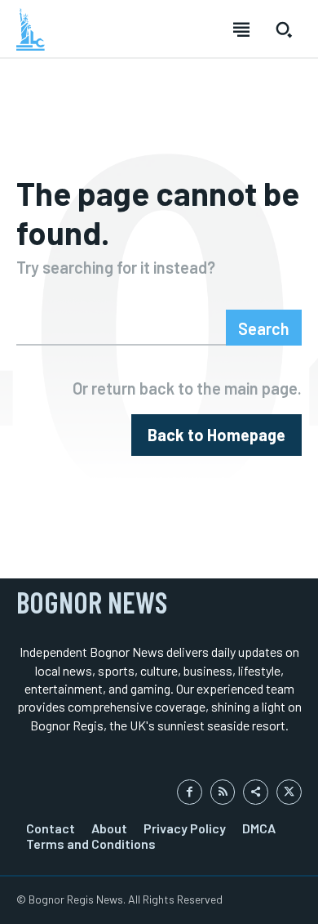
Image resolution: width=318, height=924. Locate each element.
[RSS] (223, 792)
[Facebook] (189, 792)
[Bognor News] (30, 29)
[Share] (255, 792)
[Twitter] (289, 792)
